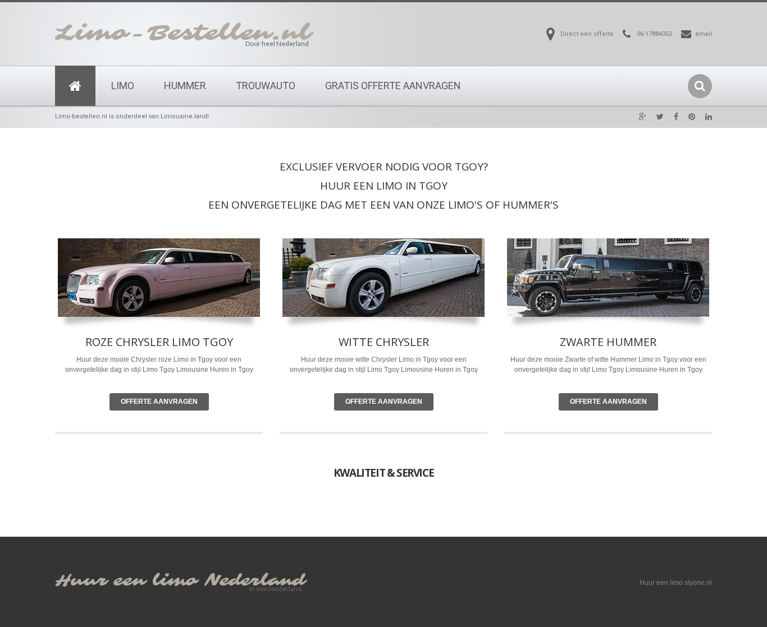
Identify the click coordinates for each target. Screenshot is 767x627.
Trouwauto (265, 85)
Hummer (185, 85)
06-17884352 (654, 34)
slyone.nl (698, 583)
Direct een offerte (587, 34)
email (703, 34)
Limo (122, 85)
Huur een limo (126, 581)
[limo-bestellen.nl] (75, 86)
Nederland (254, 581)
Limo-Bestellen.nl (183, 33)
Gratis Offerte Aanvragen (393, 85)
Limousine (417, 370)
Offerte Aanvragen (159, 401)
